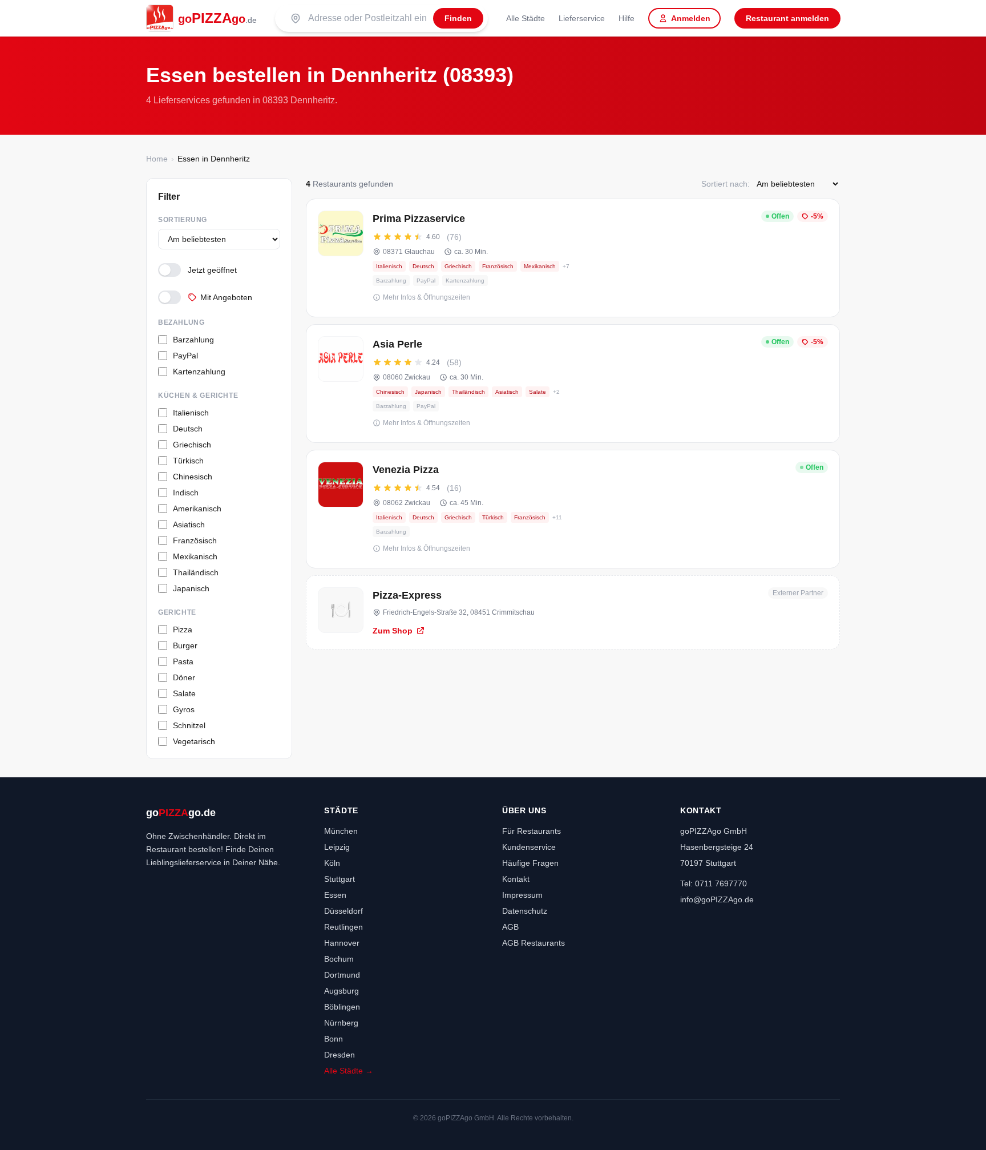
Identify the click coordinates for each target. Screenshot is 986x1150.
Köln (332, 862)
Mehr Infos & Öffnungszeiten (426, 297)
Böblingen (342, 1006)
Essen (335, 894)
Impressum (522, 894)
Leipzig (337, 847)
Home (157, 158)
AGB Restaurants (533, 942)
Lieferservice (582, 18)
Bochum (339, 958)
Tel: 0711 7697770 (713, 883)
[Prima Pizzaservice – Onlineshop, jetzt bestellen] (572, 258)
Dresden (339, 1054)
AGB (510, 926)
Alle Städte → (348, 1070)
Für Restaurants (531, 831)
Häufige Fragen (530, 862)
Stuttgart (339, 878)
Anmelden (690, 18)
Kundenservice (529, 847)
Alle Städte (525, 18)
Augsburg (341, 990)
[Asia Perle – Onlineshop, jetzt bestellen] (572, 383)
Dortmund (342, 974)
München (341, 831)
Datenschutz (524, 910)
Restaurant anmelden (787, 18)
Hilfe (627, 18)
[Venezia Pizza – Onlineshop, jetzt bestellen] (572, 509)
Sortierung (182, 220)
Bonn (333, 1038)
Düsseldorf (343, 910)
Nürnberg (341, 1022)
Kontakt (516, 878)
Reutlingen (343, 926)
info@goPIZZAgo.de (717, 899)
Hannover (341, 942)
